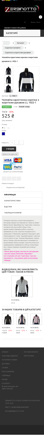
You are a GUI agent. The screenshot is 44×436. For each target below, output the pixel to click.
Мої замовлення (31, 352)
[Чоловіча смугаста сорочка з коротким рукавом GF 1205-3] (22, 319)
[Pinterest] (13, 394)
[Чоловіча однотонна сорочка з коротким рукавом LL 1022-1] (26, 79)
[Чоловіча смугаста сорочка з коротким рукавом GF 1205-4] (36, 319)
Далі (8, 91)
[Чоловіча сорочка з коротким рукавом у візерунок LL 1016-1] (22, 286)
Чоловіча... (15, 300)
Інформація (10, 195)
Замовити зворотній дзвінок (15, 27)
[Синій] (3, 133)
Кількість (5, 142)
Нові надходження (10, 356)
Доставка (6, 364)
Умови (4, 379)
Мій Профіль (29, 356)
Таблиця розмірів (13, 213)
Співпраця (6, 375)
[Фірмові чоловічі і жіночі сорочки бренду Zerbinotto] (22, 0)
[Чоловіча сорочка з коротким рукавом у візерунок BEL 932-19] (8, 319)
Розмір (4, 124)
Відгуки (8, 207)
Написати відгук (8, 183)
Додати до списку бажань (13, 171)
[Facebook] (3, 394)
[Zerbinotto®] (22, 8)
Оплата (5, 367)
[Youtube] (6, 394)
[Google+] (9, 394)
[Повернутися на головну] (6, 43)
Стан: (16, 106)
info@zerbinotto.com (14, 411)
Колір (4, 130)
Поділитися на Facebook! (15, 187)
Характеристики (12, 201)
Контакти (6, 383)
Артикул (5, 96)
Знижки (5, 352)
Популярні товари (9, 360)
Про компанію (8, 371)
